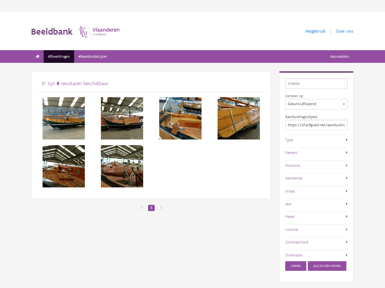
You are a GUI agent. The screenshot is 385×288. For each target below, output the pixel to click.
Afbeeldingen (59, 56)
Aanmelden (339, 56)
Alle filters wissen (327, 266)
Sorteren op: (294, 96)
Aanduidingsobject (301, 116)
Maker (290, 216)
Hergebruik (315, 31)
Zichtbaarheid (296, 242)
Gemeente (293, 178)
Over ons (344, 31)
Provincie (292, 165)
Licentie (291, 229)
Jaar (288, 203)
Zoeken (296, 266)
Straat (290, 191)
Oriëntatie (293, 255)
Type (289, 139)
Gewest (291, 152)
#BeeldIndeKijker (92, 56)
